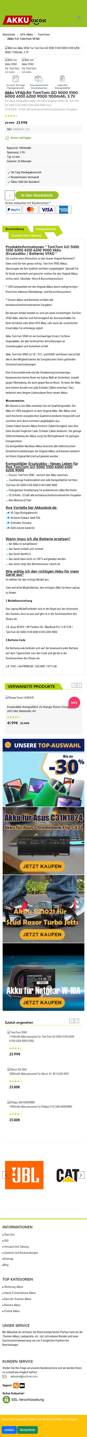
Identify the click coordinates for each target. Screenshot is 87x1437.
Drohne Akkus (12, 1311)
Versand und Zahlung (16, 1246)
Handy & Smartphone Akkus (20, 1293)
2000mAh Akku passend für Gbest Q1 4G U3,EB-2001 (39, 1073)
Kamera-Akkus (12, 1305)
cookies (9, 1430)
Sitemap (8, 1258)
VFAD (13, 666)
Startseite (8, 34)
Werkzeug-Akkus (13, 1286)
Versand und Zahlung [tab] (26, 235)
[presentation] (74, 685)
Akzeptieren (27, 1430)
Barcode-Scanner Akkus (17, 1299)
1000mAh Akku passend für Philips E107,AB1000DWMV (40, 1106)
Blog (6, 1264)
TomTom (44, 34)
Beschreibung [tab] (14, 229)
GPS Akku (26, 34)
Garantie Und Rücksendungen (21, 1252)
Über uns (9, 1234)
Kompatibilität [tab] (46, 229)
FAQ (6, 1240)
